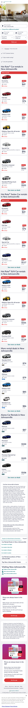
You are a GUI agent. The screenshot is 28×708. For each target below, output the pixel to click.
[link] (14, 570)
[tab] (11, 538)
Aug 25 (6, 33)
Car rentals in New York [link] (6, 547)
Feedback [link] (21, 688)
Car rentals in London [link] (6, 553)
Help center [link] (17, 686)
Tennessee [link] (7, 48)
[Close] (26, 695)
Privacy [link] (6, 686)
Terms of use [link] (11, 686)
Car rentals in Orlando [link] (6, 550)
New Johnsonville (8, 26)
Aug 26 (20, 33)
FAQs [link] (21, 686)
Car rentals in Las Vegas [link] (6, 544)
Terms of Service (13, 706)
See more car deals (14, 190)
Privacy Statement (6, 706)
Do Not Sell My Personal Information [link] (11, 688)
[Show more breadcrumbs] (2, 48)
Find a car (14, 42)
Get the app (14, 615)
